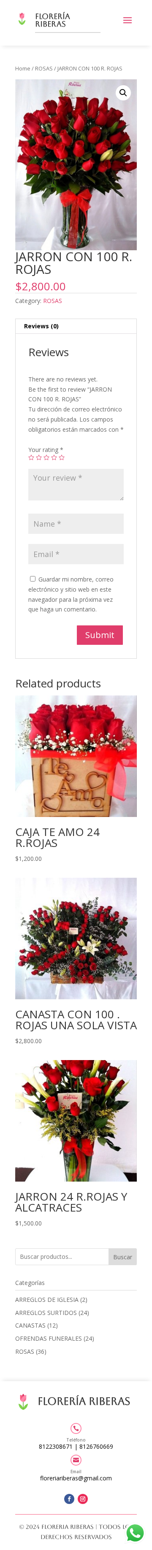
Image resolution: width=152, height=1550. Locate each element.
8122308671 (56, 1446)
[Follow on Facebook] (69, 1499)
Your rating (45, 450)
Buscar (122, 1257)
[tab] (76, 326)
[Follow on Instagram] (83, 1499)
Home (22, 68)
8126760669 (96, 1446)
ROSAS (44, 68)
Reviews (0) (41, 326)
